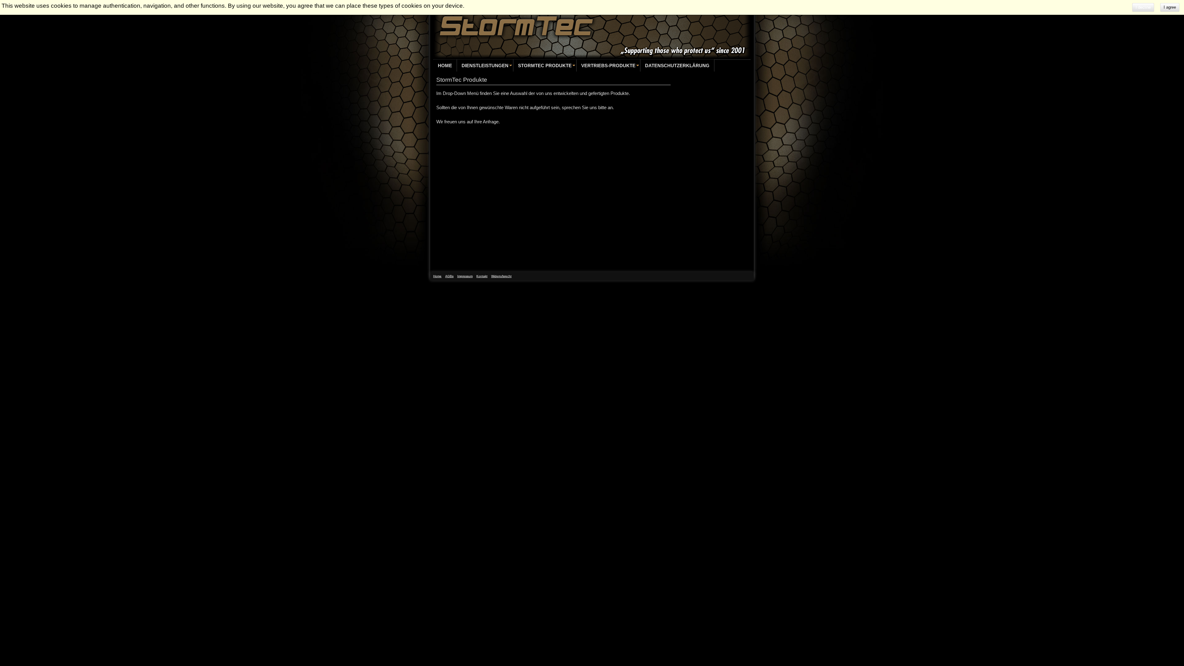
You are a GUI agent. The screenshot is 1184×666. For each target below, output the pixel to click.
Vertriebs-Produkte (608, 65)
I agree (1170, 7)
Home (445, 65)
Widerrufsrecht (501, 276)
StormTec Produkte (545, 65)
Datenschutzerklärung (677, 65)
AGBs (449, 276)
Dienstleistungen (485, 65)
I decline (1143, 7)
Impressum (465, 276)
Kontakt (481, 276)
